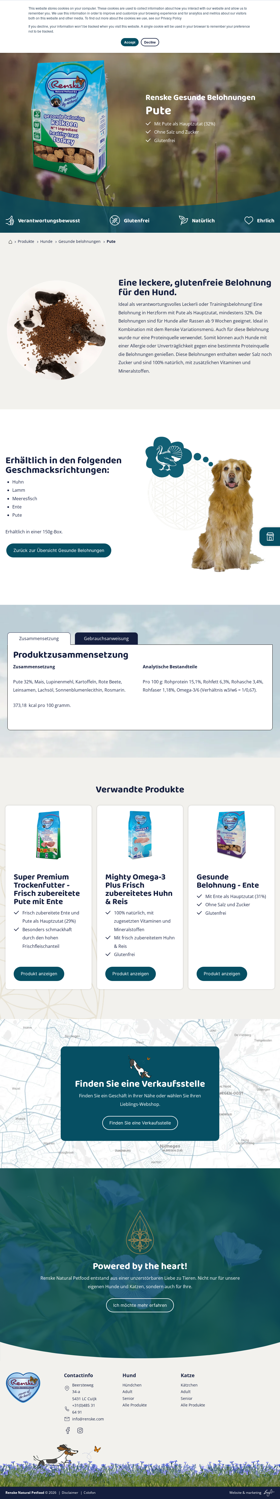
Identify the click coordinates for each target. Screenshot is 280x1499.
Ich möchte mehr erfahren (140, 1305)
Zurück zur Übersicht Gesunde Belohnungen (58, 550)
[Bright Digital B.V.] (268, 1492)
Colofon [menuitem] (89, 1492)
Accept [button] (129, 42)
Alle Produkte (134, 1405)
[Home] (9, 241)
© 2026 (30, 1492)
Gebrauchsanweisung (106, 638)
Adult (127, 1391)
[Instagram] (80, 1430)
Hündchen (132, 1385)
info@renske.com (88, 1419)
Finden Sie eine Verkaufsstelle (140, 1123)
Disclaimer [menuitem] (70, 1492)
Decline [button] (150, 42)
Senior (128, 1398)
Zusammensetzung (39, 638)
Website (235, 1492)
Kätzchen (189, 1385)
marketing (253, 1492)
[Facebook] (68, 1430)
